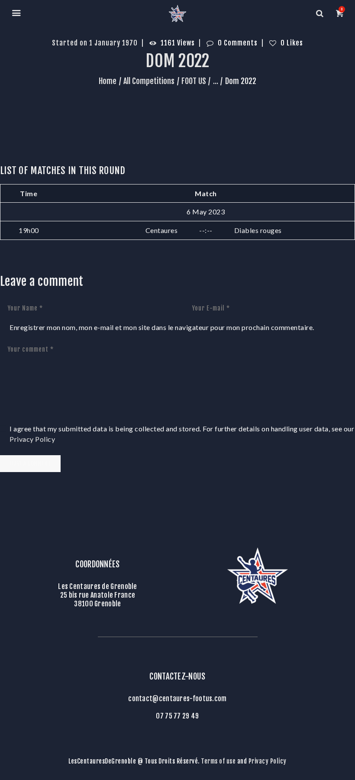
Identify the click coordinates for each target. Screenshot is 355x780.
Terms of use (218, 761)
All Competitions (148, 81)
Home (107, 81)
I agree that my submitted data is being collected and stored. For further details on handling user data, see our (182, 433)
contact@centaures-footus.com (177, 698)
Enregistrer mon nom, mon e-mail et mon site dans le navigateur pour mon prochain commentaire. (162, 327)
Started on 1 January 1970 (95, 43)
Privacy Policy (32, 439)
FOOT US (193, 81)
